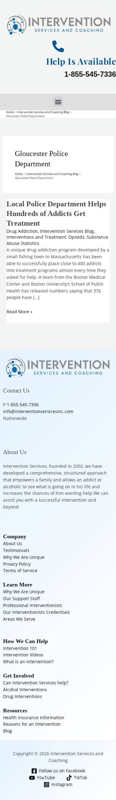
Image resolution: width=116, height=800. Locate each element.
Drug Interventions (22, 696)
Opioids (76, 237)
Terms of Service (20, 570)
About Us (12, 543)
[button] (58, 102)
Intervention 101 (20, 648)
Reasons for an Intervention (32, 724)
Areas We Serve (19, 619)
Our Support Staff (21, 598)
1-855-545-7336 (90, 74)
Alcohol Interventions (25, 689)
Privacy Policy (17, 564)
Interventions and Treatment (36, 237)
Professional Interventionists (32, 605)
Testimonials (16, 550)
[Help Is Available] (58, 46)
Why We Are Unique (24, 557)
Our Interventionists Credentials (36, 612)
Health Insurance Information (33, 717)
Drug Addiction (22, 231)
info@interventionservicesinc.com (38, 411)
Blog (7, 731)
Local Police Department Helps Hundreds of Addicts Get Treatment (56, 213)
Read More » (19, 312)
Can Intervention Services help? (35, 683)
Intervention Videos (23, 655)
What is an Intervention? (28, 661)
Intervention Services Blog (67, 231)
